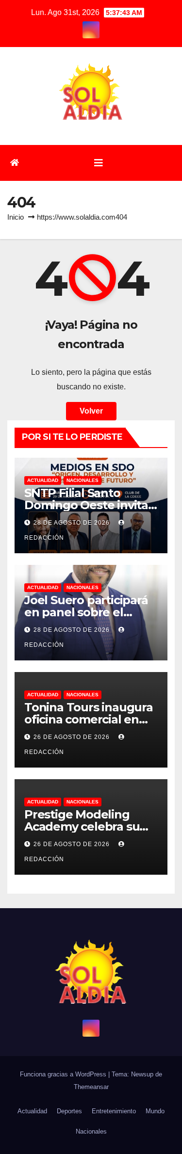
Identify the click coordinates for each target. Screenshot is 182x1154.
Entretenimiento (114, 1111)
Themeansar (91, 1086)
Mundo (155, 1111)
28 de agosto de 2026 (72, 522)
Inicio (15, 217)
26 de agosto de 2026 (72, 737)
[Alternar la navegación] (98, 163)
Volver (91, 411)
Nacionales (82, 480)
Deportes (69, 1111)
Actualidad (42, 480)
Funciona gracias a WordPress (64, 1074)
